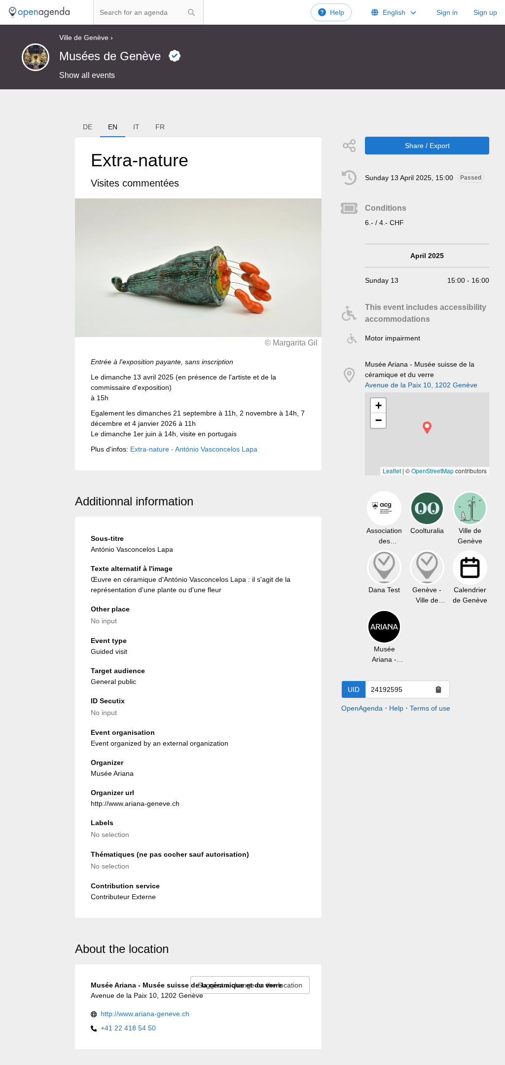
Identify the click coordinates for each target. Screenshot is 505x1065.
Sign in (447, 12)
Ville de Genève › (86, 37)
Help (337, 12)
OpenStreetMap (432, 470)
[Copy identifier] (438, 689)
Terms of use (430, 708)
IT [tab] (136, 127)
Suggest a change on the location (250, 985)
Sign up (485, 12)
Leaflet (392, 470)
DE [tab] (87, 127)
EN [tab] (112, 127)
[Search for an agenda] (191, 12)
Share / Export (427, 146)
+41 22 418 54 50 (128, 1028)
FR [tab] (160, 127)
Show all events (87, 75)
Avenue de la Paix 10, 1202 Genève (421, 385)
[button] (427, 427)
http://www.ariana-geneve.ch (145, 1014)
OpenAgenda (362, 708)
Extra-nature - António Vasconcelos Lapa (193, 449)
